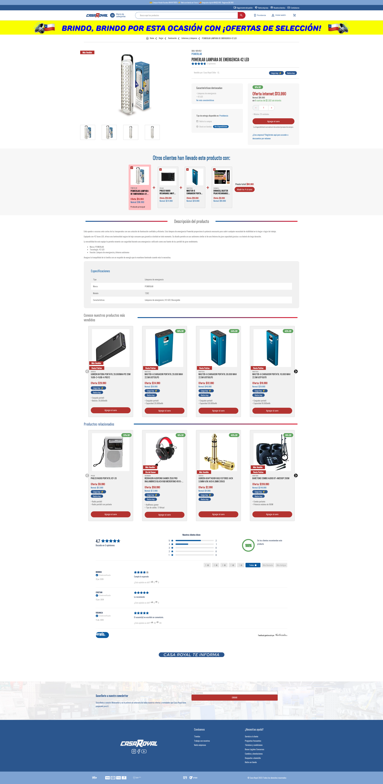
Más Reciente (268, 565)
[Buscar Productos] (241, 15)
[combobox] (190, 15)
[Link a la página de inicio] (150, 38)
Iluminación (172, 38)
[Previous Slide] (87, 371)
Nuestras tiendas (279, 7)
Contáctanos (295, 7)
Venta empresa (263, 7)
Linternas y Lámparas (189, 38)
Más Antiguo (281, 565)
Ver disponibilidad (221, 126)
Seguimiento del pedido (245, 7)
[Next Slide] (296, 371)
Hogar (161, 38)
